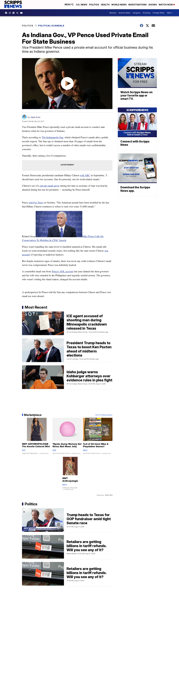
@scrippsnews (22, 13)
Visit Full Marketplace (103, 415)
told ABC (85, 175)
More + (170, 12)
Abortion (112, 12)
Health (105, 4)
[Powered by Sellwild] (108, 495)
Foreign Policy (158, 12)
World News (119, 4)
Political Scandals (51, 25)
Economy (146, 12)
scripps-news (14, 13)
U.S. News (81, 4)
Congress (137, 12)
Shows (152, 4)
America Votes (124, 12)
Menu (68, 4)
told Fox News (36, 202)
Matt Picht (35, 117)
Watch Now (166, 4)
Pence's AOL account (62, 271)
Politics (94, 4)
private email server (49, 185)
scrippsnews (6, 13)
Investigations (137, 4)
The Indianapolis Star (52, 137)
